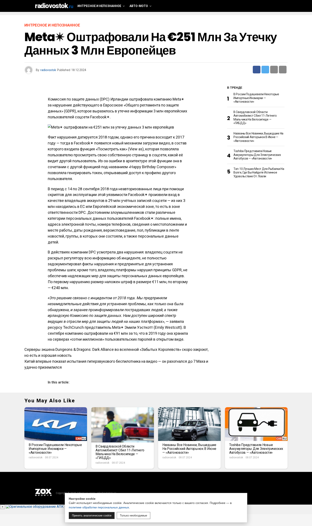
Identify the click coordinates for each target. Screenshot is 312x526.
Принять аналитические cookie (91, 515)
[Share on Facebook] (256, 69)
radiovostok (48, 70)
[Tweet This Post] (265, 69)
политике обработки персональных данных (99, 507)
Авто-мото (138, 6)
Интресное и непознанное (99, 6)
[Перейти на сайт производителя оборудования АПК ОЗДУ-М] (56, 507)
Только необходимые (133, 515)
